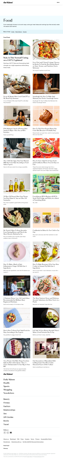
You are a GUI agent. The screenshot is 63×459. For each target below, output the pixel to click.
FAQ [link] (18, 439)
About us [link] (6, 439)
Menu (58, 2)
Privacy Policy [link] (29, 456)
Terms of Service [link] (38, 456)
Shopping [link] (7, 390)
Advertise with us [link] (16, 441)
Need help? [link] (6, 445)
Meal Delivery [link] (18, 31)
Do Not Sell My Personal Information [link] (33, 441)
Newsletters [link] (8, 393)
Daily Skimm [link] (9, 380)
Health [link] (6, 383)
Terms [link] (32, 439)
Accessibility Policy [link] (46, 439)
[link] (8, 2)
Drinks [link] (12, 31)
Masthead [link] (13, 439)
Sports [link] (6, 386)
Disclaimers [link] (6, 441)
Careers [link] (27, 439)
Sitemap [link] (5, 448)
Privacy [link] (37, 439)
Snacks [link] (25, 31)
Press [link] (22, 439)
